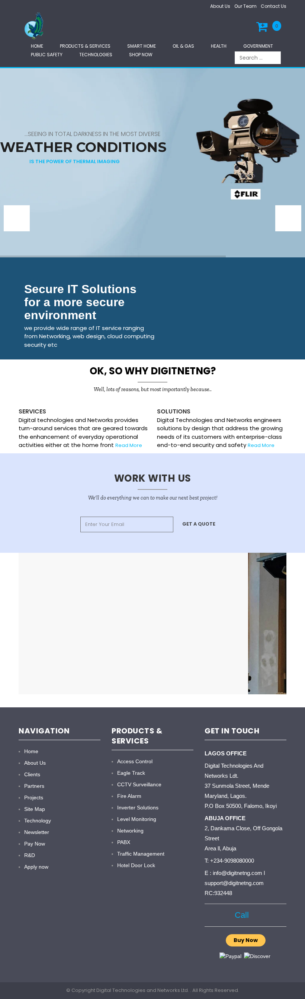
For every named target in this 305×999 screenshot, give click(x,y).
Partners (34, 786)
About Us (220, 6)
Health (219, 46)
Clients (32, 774)
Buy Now (246, 940)
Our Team (245, 6)
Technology (37, 821)
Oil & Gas (183, 46)
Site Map (34, 809)
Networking (130, 831)
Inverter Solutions (137, 808)
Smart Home (141, 46)
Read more (261, 445)
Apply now (36, 867)
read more (128, 445)
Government (258, 46)
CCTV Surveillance (139, 784)
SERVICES (32, 411)
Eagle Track (131, 773)
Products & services (85, 46)
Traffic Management (140, 854)
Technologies (95, 54)
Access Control (134, 761)
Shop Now (140, 54)
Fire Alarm (129, 796)
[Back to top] (297, 986)
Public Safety (46, 54)
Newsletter (36, 832)
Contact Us (273, 6)
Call (242, 915)
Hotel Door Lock (136, 865)
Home (37, 46)
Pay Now (34, 844)
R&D (29, 855)
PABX (123, 842)
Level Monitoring (136, 819)
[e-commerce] (35, 25)
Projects (33, 797)
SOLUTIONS (173, 411)
